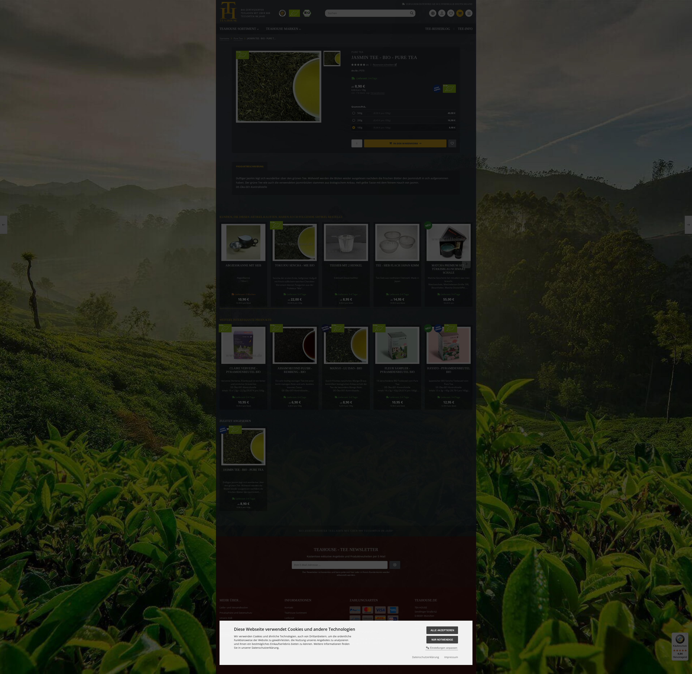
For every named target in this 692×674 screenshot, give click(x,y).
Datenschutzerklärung (425, 657)
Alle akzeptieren (442, 630)
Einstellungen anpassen (443, 647)
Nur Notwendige (442, 639)
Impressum (451, 657)
